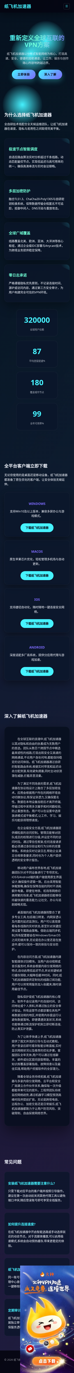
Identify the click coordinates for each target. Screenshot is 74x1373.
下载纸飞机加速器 (37, 528)
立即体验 (24, 74)
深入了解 (50, 74)
